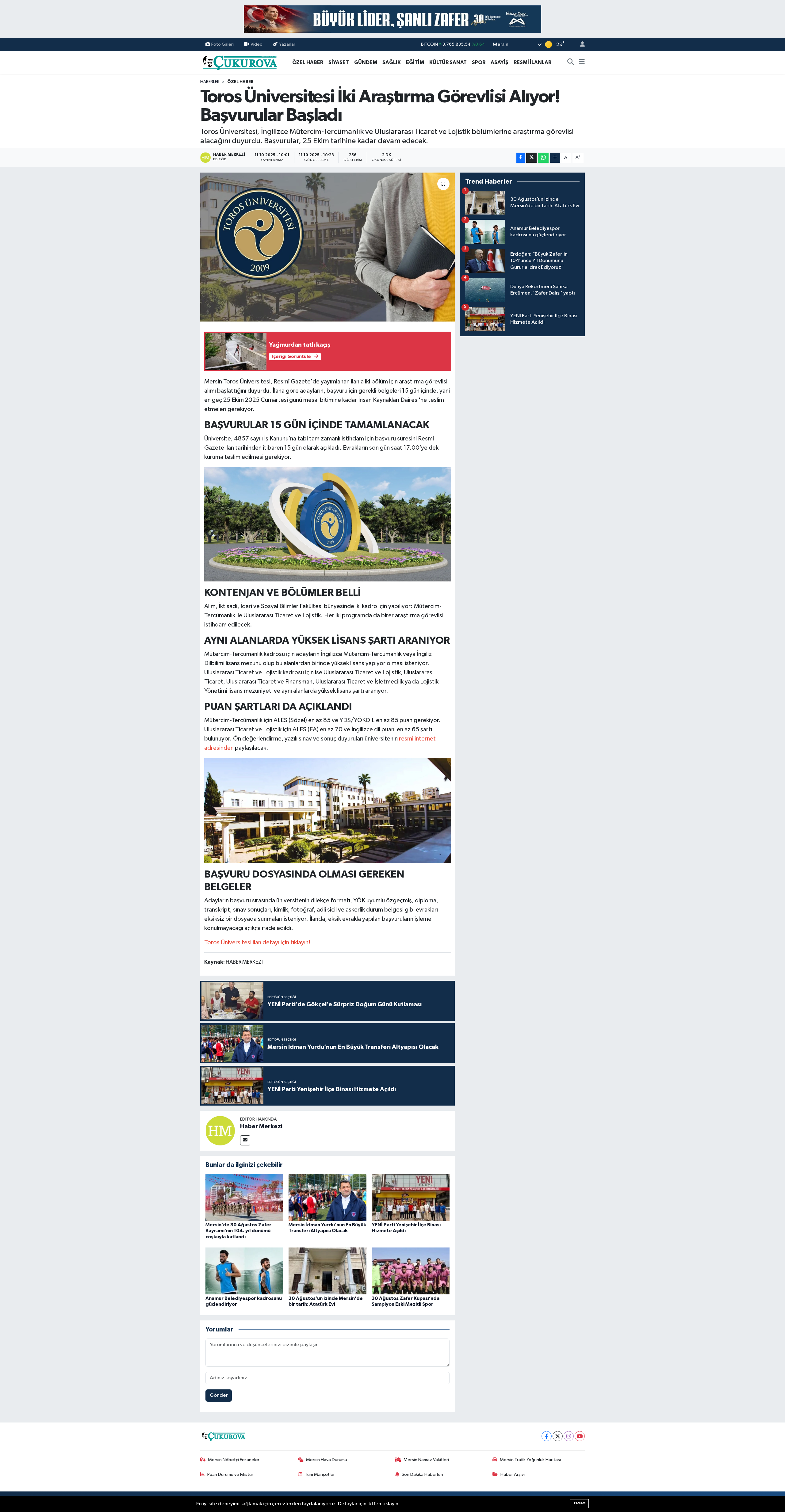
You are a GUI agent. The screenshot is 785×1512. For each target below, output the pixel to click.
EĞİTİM (415, 62)
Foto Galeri (222, 44)
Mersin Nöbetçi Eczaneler (233, 1459)
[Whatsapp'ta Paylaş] (543, 158)
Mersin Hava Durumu (326, 1459)
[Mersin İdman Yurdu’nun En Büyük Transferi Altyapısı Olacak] (327, 1197)
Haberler (210, 82)
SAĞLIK (391, 62)
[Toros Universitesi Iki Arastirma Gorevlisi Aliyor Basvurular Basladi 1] (327, 810)
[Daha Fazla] (555, 158)
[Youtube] (580, 1436)
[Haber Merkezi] (220, 1130)
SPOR (478, 62)
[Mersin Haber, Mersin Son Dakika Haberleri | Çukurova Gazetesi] (239, 62)
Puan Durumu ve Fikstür (230, 1474)
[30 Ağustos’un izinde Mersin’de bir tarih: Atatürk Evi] (327, 1271)
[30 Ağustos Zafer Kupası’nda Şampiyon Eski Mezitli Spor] (411, 1271)
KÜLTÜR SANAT (448, 62)
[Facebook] (547, 1436)
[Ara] (570, 63)
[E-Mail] (245, 1140)
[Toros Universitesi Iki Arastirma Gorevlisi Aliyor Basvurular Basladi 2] (327, 524)
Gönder (219, 1395)
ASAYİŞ (499, 62)
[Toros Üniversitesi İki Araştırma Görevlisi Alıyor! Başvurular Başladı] (327, 247)
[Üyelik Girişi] (580, 44)
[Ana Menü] (582, 63)
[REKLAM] (392, 18)
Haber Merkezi (261, 1126)
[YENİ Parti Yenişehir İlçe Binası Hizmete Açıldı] (411, 1197)
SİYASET (338, 62)
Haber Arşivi (512, 1474)
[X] (558, 1436)
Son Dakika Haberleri (422, 1474)
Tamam (579, 1503)
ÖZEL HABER (307, 62)
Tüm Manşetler (320, 1474)
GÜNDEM (365, 62)
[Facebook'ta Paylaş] (520, 158)
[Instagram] (569, 1436)
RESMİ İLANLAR (532, 62)
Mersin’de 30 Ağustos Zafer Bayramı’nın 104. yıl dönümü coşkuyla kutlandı (238, 1230)
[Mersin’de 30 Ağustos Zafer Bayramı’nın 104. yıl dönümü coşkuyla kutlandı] (244, 1197)
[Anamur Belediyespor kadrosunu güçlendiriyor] (244, 1271)
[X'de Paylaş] (531, 158)
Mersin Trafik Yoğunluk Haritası (530, 1459)
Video (256, 44)
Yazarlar (287, 44)
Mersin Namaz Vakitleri (426, 1459)
